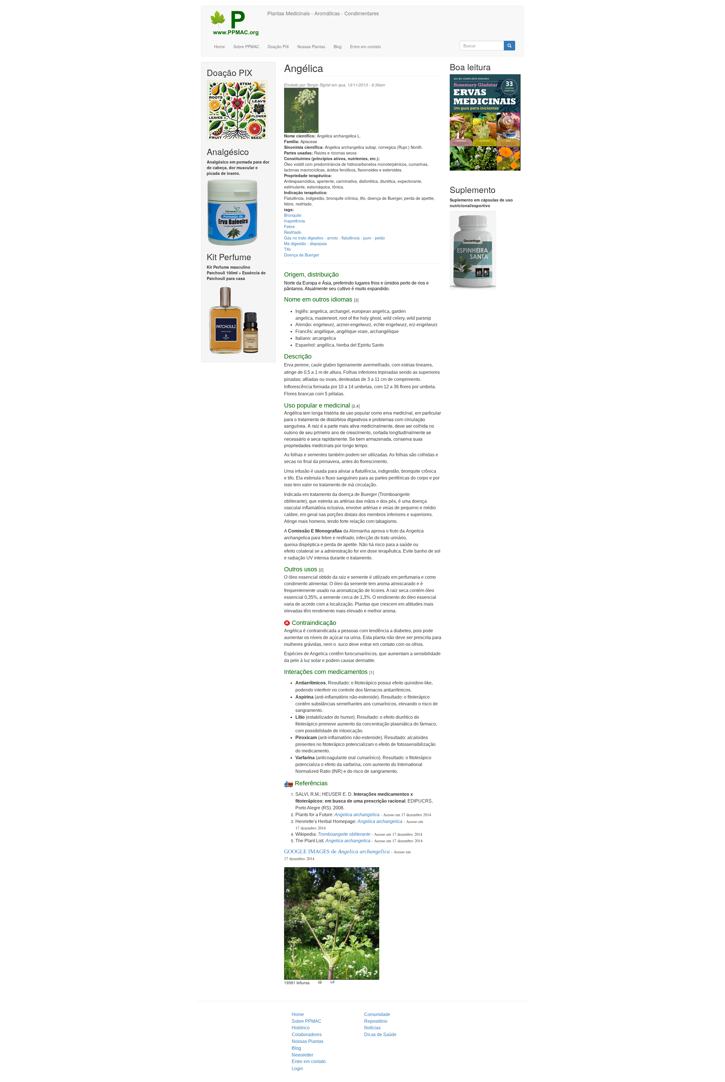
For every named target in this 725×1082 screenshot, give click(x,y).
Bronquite (292, 215)
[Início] (236, 22)
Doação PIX (278, 46)
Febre (289, 226)
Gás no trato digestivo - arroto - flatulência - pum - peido (334, 238)
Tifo (287, 249)
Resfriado (292, 232)
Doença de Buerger (301, 255)
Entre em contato (365, 46)
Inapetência (294, 221)
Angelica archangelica (356, 814)
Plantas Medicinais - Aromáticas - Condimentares (323, 13)
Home (219, 46)
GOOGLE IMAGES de (337, 851)
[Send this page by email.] (332, 982)
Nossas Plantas (311, 46)
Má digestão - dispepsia (305, 243)
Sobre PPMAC (246, 46)
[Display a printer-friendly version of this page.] (319, 982)
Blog (338, 46)
